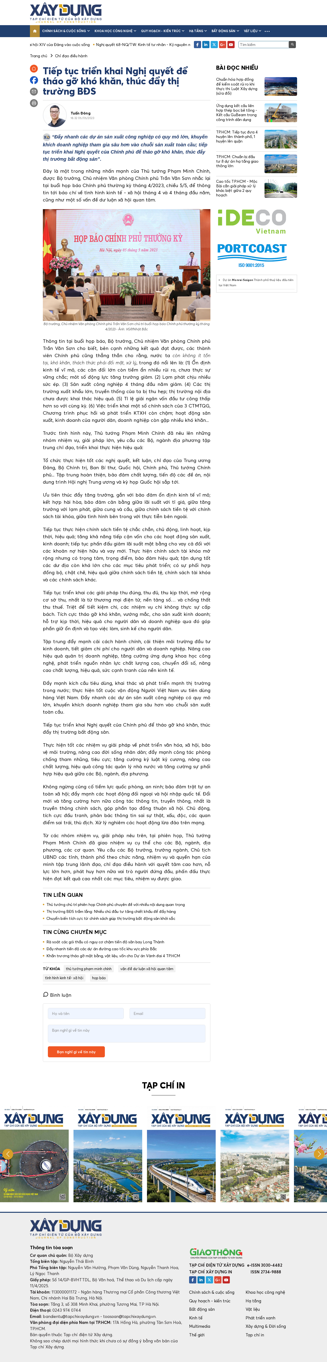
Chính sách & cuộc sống (64, 31)
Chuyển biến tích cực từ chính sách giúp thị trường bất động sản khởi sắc (110, 918)
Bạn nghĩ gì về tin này (76, 1051)
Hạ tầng (196, 31)
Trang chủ (38, 55)
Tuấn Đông (80, 113)
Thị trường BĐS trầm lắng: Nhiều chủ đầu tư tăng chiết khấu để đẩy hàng (111, 911)
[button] (267, 31)
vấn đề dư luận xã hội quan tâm (146, 969)
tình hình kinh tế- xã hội (64, 978)
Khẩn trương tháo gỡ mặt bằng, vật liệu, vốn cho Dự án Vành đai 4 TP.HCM (113, 955)
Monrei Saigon (242, 280)
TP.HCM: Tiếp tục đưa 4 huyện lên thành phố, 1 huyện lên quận (237, 136)
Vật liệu (251, 31)
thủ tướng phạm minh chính (89, 969)
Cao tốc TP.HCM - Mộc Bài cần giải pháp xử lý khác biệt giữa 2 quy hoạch (236, 188)
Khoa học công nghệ (114, 31)
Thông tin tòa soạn (51, 1247)
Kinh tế (196, 1317)
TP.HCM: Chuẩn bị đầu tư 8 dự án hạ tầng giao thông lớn (237, 161)
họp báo (99, 978)
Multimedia (199, 1326)
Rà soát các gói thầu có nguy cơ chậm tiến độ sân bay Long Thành (105, 941)
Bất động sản (224, 31)
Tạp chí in (255, 1334)
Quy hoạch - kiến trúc (161, 31)
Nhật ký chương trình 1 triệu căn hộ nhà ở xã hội (189, 44)
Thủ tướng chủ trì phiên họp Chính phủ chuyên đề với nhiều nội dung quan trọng (115, 904)
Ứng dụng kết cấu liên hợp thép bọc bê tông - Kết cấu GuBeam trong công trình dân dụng (236, 112)
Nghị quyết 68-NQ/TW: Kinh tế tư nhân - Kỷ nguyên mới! (93, 44)
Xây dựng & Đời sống (266, 1326)
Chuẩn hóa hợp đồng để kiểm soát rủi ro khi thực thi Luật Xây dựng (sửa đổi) (236, 86)
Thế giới (197, 1334)
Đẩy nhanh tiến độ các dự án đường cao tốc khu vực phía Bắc (101, 948)
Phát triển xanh (261, 1317)
